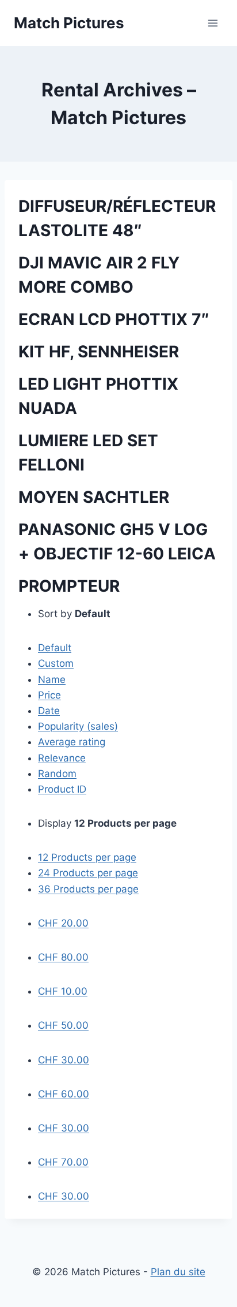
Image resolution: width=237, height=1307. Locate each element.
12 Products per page (87, 857)
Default (54, 648)
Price (49, 695)
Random (57, 773)
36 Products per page (88, 889)
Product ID (62, 789)
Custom (56, 663)
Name (52, 679)
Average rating (71, 742)
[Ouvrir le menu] (212, 23)
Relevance (62, 758)
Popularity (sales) (78, 726)
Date (49, 710)
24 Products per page (88, 873)
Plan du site (178, 1272)
